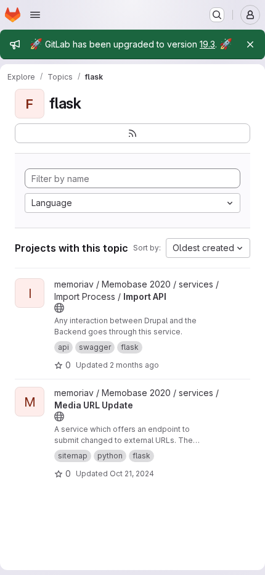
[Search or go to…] (217, 14)
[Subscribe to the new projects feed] (132, 133)
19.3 (207, 44)
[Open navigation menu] (35, 15)
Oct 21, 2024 (132, 473)
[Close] (250, 44)
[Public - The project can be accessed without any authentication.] (59, 308)
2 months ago (134, 365)
